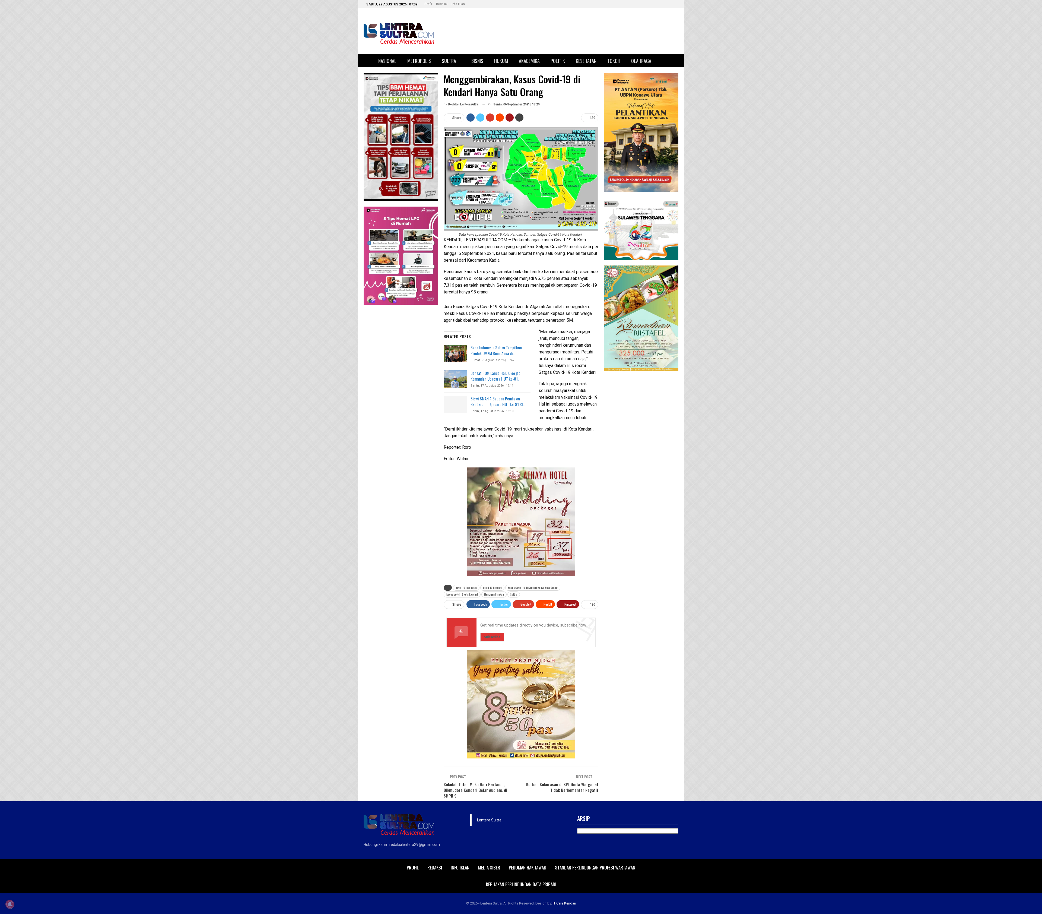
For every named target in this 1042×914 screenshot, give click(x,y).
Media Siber (489, 867)
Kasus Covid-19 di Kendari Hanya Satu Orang (533, 588)
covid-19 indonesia (466, 588)
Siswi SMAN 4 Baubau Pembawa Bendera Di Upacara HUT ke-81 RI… (498, 401)
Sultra (449, 60)
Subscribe (492, 637)
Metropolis (419, 60)
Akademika (529, 60)
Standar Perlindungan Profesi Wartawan (595, 867)
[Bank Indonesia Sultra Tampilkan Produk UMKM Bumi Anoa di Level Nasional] (455, 353)
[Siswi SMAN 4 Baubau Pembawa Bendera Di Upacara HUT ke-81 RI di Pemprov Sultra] (455, 404)
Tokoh (613, 60)
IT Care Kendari (564, 903)
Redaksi (441, 4)
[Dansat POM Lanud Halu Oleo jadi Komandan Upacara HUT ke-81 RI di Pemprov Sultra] (455, 379)
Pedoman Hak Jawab (527, 867)
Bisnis (477, 60)
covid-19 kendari (492, 588)
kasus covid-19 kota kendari (462, 594)
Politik (558, 60)
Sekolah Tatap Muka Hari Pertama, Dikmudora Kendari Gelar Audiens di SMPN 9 (475, 790)
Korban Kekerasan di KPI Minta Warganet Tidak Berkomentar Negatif (562, 787)
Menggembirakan (494, 594)
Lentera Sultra (489, 820)
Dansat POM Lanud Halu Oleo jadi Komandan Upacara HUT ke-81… (496, 376)
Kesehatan (586, 60)
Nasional (387, 60)
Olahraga (641, 60)
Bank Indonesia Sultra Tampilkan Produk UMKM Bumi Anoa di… (496, 350)
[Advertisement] (641, 458)
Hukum (501, 60)
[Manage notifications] (9, 904)
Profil (428, 4)
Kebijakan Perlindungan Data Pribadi (521, 884)
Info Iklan (458, 4)
